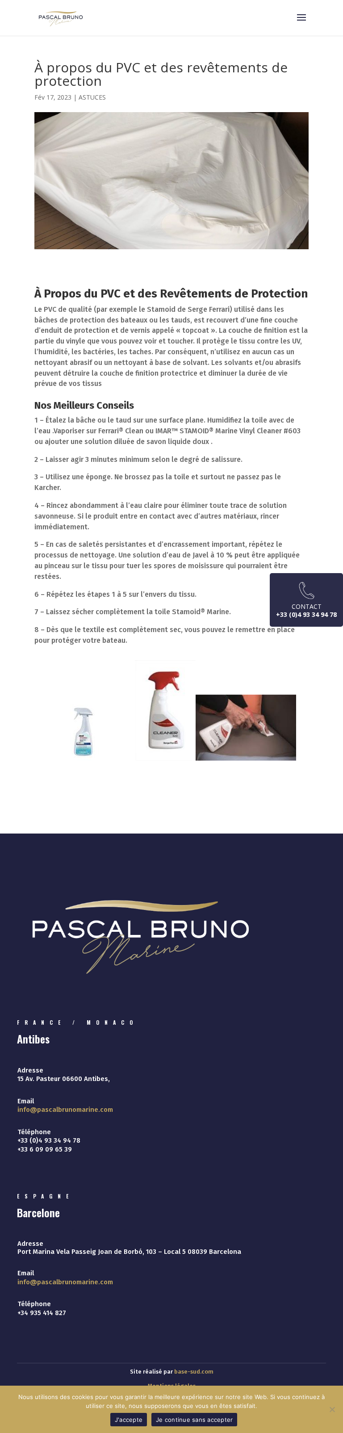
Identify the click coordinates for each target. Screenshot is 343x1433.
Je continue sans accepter (194, 1419)
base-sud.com (193, 1371)
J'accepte (128, 1419)
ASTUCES (92, 97)
